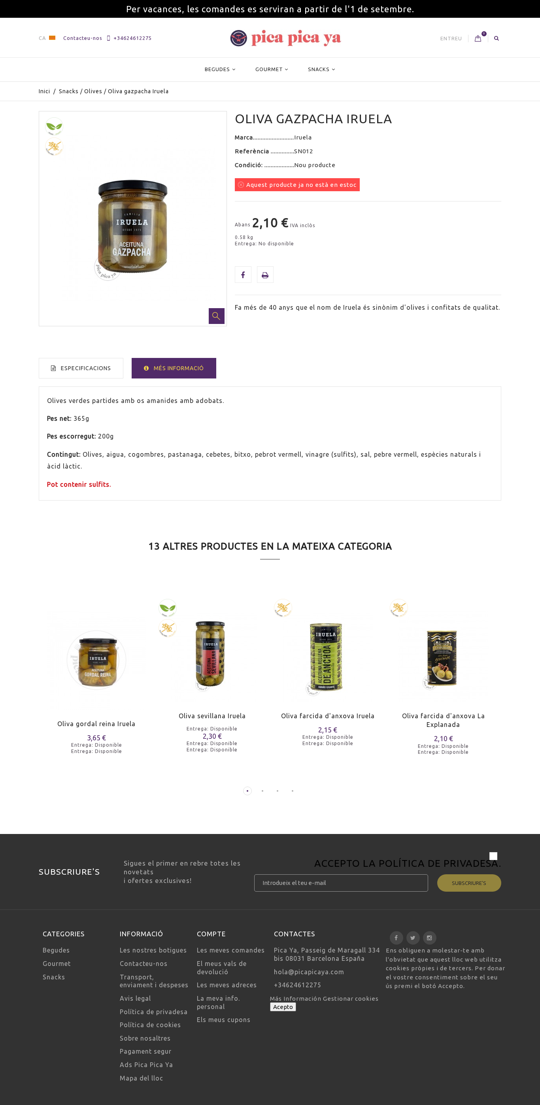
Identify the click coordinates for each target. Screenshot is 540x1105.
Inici (44, 91)
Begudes (217, 69)
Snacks (319, 69)
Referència (253, 151)
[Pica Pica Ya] (285, 38)
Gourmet (269, 69)
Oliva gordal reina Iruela (96, 723)
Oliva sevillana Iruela (212, 715)
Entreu (451, 38)
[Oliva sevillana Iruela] (212, 651)
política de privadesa (439, 863)
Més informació (179, 368)
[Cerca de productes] (496, 38)
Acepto (283, 1006)
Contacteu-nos (82, 38)
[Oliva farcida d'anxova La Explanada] (444, 651)
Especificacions (86, 368)
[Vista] (112, 674)
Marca (244, 137)
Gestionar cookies (351, 998)
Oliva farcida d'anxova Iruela (328, 715)
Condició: (249, 165)
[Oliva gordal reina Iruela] (97, 655)
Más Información (296, 998)
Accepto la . (407, 864)
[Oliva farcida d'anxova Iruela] (328, 651)
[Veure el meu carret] (478, 38)
